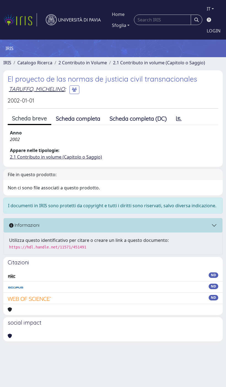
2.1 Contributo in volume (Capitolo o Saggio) (159, 63)
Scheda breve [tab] (29, 118)
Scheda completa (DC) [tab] (138, 118)
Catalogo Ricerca (34, 63)
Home (118, 14)
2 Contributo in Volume (82, 63)
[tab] (178, 119)
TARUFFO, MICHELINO (37, 88)
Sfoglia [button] (119, 25)
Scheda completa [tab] (78, 118)
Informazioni (26, 225)
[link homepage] (20, 19)
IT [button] (209, 9)
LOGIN (213, 31)
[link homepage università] (73, 19)
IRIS (7, 63)
